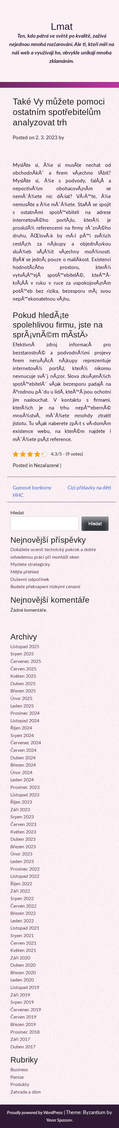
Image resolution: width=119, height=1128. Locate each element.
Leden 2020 (22, 980)
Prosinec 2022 (25, 869)
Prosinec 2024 (25, 713)
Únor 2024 (21, 772)
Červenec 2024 (25, 743)
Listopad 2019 (24, 987)
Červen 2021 (23, 943)
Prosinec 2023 (25, 787)
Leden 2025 (22, 706)
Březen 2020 (23, 972)
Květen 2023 (23, 832)
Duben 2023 (23, 839)
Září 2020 (20, 958)
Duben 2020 (23, 965)
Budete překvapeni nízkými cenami (45, 586)
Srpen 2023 (22, 817)
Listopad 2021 (24, 928)
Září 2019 (20, 995)
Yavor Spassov (59, 1120)
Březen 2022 (23, 913)
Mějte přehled (24, 572)
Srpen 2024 (22, 735)
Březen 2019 (23, 1024)
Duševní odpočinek (29, 579)
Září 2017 (20, 1039)
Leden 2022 (22, 921)
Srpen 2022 (22, 898)
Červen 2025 (23, 669)
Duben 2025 (23, 683)
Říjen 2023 (21, 802)
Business (19, 1069)
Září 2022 (20, 891)
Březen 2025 (23, 691)
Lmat (61, 26)
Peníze (17, 1077)
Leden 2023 (22, 861)
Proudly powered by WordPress (35, 1113)
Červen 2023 (23, 824)
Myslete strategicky (30, 564)
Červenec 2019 (25, 1010)
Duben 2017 (23, 1047)
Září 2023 (20, 809)
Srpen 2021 (22, 935)
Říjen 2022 (21, 884)
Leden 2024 (22, 780)
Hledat (17, 513)
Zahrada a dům (25, 1092)
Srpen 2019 (22, 1002)
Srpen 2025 (22, 654)
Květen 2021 (23, 950)
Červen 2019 (23, 1017)
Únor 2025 (21, 698)
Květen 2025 (23, 676)
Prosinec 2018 (25, 1032)
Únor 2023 (21, 854)
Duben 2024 (23, 758)
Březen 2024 (23, 765)
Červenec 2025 (25, 661)
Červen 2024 (23, 750)
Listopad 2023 (24, 795)
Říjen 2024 (21, 728)
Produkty (19, 1084)
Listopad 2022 (24, 876)
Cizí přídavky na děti (89, 487)
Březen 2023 (23, 846)
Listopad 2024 (24, 721)
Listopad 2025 (24, 646)
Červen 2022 (23, 906)
